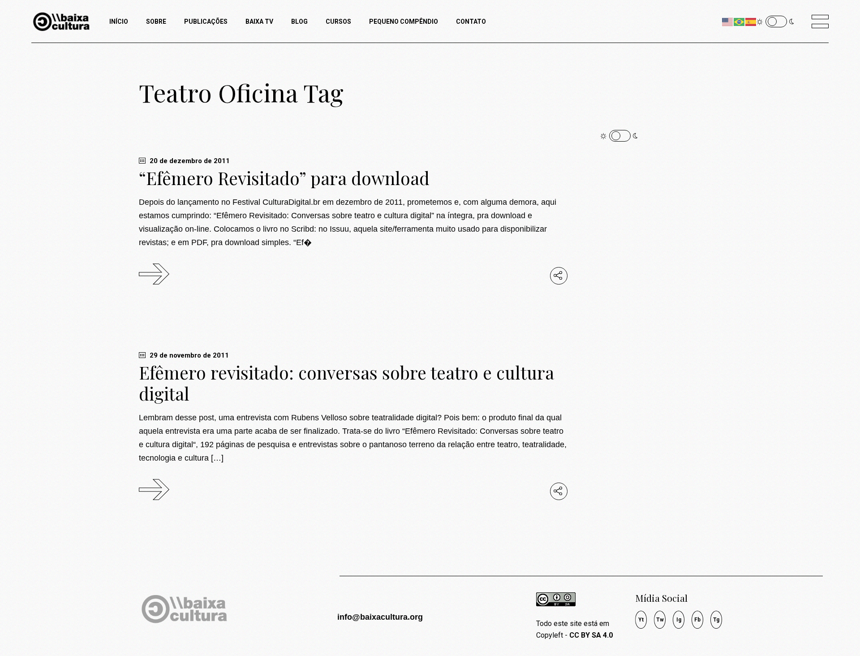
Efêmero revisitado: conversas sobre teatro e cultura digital (346, 383)
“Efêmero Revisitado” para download (284, 178)
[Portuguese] (739, 21)
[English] (728, 21)
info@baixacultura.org (380, 617)
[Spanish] (751, 21)
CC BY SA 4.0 (591, 635)
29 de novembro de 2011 (188, 355)
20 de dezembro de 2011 (189, 161)
